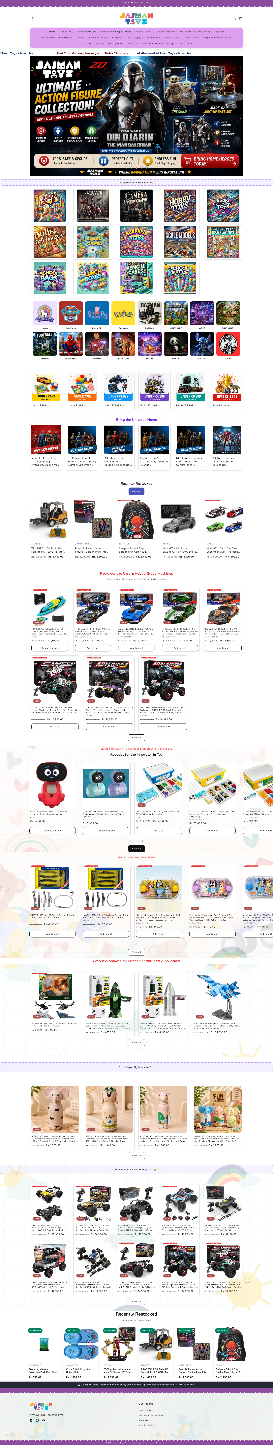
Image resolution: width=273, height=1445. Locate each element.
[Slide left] (130, 841)
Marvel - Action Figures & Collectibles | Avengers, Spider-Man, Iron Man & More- (45, 462)
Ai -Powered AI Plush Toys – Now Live (95, 53)
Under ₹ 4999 (148, 405)
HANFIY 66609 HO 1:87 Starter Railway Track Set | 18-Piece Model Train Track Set (52, 916)
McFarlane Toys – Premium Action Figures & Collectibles (117, 462)
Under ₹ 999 (75, 405)
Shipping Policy (146, 1425)
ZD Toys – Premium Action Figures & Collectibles (224, 462)
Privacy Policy (145, 1410)
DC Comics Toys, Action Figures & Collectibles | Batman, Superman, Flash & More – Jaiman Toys (82, 462)
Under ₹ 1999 (112, 405)
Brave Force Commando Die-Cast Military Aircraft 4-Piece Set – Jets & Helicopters (54, 1024)
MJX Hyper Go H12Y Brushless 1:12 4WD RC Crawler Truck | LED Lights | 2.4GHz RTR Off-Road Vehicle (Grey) (135, 1227)
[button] (33, 19)
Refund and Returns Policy (151, 1415)
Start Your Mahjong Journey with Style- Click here (181, 53)
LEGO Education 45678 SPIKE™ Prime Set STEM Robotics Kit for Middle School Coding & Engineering (211, 814)
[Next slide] (154, 167)
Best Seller (219, 405)
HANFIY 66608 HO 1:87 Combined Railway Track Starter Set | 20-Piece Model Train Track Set (105, 916)
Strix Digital (161, 1443)
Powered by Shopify (134, 1443)
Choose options (50, 648)
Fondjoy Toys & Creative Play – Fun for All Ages (154, 462)
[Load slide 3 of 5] (136, 167)
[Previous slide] (119, 167)
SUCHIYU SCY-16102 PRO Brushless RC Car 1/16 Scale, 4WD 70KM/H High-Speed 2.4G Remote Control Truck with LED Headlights (93, 1227)
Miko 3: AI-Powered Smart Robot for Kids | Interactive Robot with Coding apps (48, 813)
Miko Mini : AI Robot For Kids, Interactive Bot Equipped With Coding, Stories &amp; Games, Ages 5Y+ (103, 814)
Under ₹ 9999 (185, 405)
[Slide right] (143, 841)
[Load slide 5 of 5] (146, 167)
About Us (143, 1420)
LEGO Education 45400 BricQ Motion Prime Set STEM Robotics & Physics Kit (157, 813)
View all (136, 737)
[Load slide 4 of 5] (141, 167)
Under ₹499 (38, 405)
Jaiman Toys (118, 1443)
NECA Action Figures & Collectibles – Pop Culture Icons (190, 462)
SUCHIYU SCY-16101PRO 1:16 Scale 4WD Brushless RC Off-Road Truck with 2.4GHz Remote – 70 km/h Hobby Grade (135, 1285)
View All (136, 491)
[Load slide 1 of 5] (126, 167)
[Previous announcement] (31, 2)
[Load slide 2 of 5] (131, 167)
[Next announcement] (242, 2)
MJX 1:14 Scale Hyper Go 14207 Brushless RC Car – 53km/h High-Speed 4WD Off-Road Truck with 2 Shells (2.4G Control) (47, 1227)
